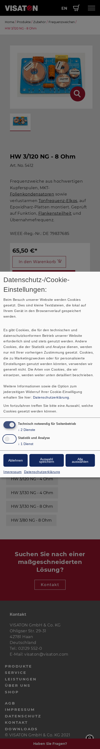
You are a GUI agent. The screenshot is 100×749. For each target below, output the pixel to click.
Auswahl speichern (46, 460)
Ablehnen (15, 460)
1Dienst (25, 444)
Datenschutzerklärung (51, 397)
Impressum (12, 472)
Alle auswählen (80, 460)
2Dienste (26, 430)
